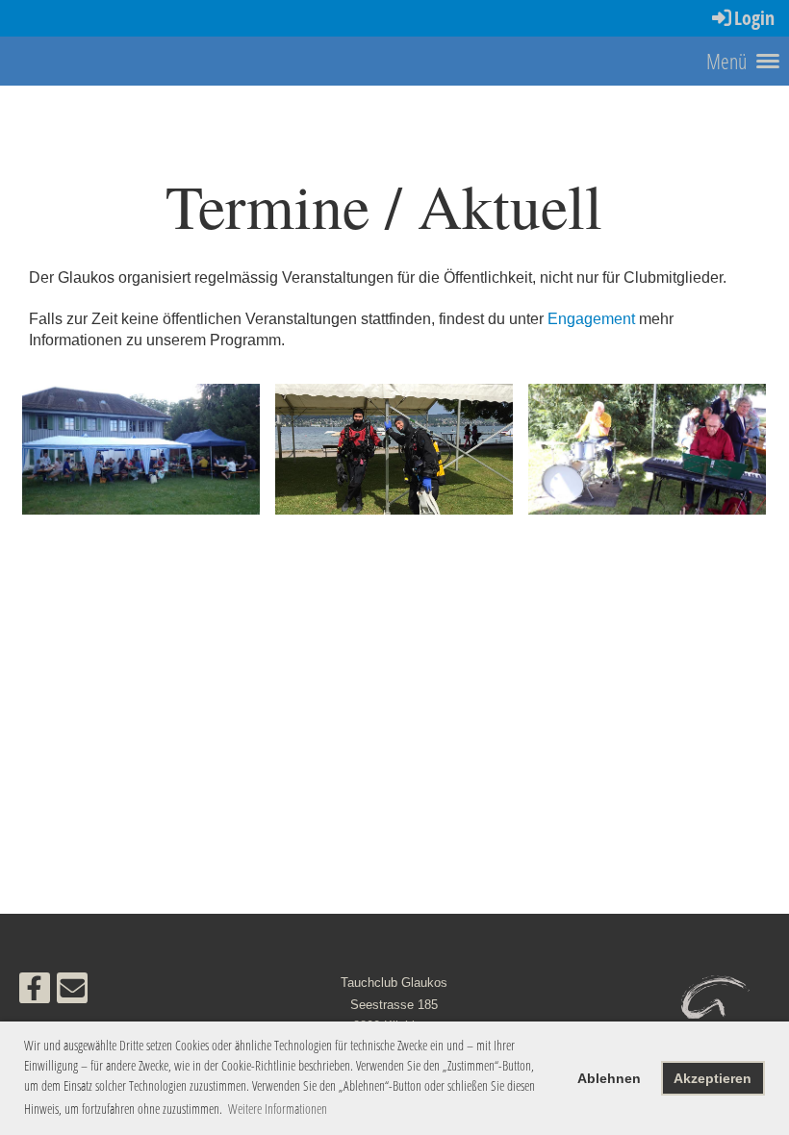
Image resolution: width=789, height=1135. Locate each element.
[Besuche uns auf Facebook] (34, 992)
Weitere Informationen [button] (277, 1108)
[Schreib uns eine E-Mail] (72, 992)
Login (754, 18)
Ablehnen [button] (609, 1078)
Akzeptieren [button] (712, 1078)
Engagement (591, 319)
